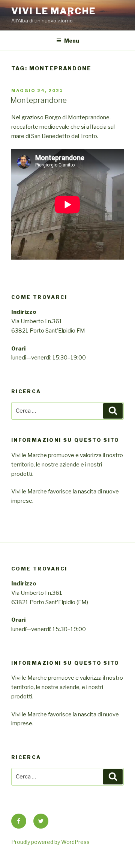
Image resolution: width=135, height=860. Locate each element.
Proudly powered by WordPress (50, 842)
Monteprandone (38, 100)
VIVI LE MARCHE (53, 11)
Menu (71, 40)
